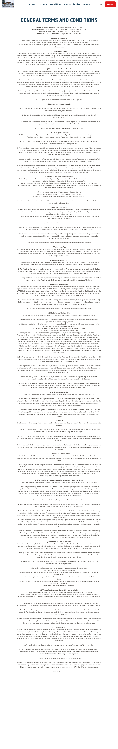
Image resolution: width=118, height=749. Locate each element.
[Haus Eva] (8, 4)
